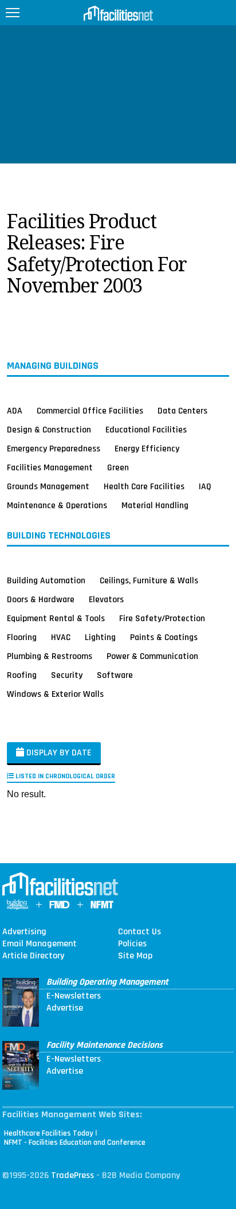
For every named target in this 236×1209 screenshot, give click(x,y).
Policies (132, 944)
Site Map (135, 956)
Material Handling (154, 505)
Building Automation (46, 580)
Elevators (106, 599)
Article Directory (33, 956)
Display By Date (58, 753)
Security (66, 675)
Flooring (22, 637)
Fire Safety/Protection (162, 618)
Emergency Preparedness (53, 448)
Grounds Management (48, 486)
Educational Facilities (146, 429)
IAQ (205, 486)
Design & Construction (49, 429)
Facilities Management (50, 467)
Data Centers (182, 410)
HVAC (60, 637)
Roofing (22, 675)
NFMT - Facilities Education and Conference (74, 1142)
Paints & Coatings (164, 637)
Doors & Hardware (40, 599)
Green (118, 467)
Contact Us (139, 932)
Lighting (100, 637)
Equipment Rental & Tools (56, 618)
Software (115, 675)
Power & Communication (152, 656)
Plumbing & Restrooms (49, 656)
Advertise (64, 1008)
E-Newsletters (73, 996)
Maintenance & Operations (57, 505)
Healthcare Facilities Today (48, 1133)
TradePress (72, 1175)
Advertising (24, 932)
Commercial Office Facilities (90, 410)
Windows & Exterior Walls (55, 694)
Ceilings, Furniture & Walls (149, 580)
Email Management (39, 944)
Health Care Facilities (144, 486)
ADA (14, 410)
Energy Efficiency (147, 448)
